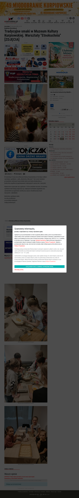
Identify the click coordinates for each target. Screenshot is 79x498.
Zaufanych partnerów (41, 240)
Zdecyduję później (18, 269)
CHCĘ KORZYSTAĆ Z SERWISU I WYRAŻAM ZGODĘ (39, 266)
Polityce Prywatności (50, 242)
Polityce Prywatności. (51, 261)
